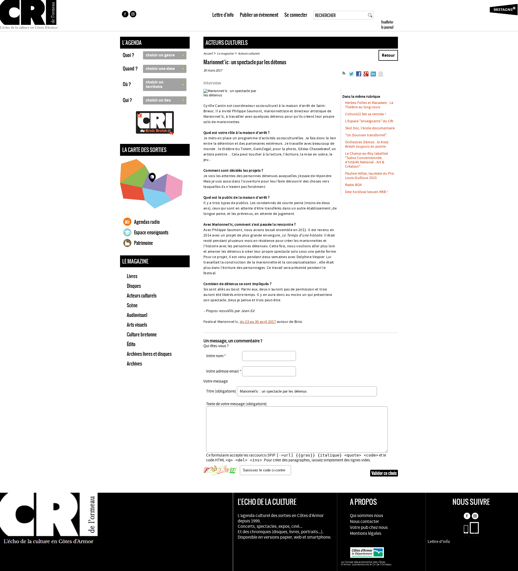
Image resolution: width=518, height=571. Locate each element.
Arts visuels (137, 324)
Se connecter (295, 14)
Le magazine (225, 53)
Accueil (208, 53)
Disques (134, 285)
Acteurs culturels (141, 295)
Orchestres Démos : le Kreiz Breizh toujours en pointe (366, 144)
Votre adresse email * (223, 371)
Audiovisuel (137, 315)
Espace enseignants (151, 232)
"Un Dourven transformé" (366, 135)
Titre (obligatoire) (221, 391)
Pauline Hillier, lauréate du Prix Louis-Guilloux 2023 (369, 175)
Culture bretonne (142, 334)
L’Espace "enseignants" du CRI (369, 121)
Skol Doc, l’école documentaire (370, 128)
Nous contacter (364, 521)
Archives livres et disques (149, 353)
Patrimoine (143, 242)
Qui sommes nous (366, 515)
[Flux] (344, 75)
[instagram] (134, 15)
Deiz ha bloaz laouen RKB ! (366, 192)
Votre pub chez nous (369, 527)
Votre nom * (216, 356)
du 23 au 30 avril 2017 (258, 322)
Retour (388, 55)
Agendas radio (147, 221)
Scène (132, 305)
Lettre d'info (223, 14)
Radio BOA (353, 185)
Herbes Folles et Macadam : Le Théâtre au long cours (369, 105)
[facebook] (125, 15)
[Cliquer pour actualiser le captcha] (220, 470)
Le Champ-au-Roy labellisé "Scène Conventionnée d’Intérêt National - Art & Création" (366, 160)
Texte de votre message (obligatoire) (236, 404)
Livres (132, 276)
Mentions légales (365, 533)
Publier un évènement (259, 14)
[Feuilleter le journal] (397, 15)
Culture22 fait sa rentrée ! (365, 114)
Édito (131, 344)
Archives (134, 363)
